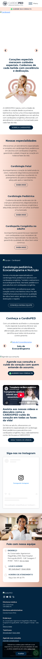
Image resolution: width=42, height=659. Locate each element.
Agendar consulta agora (11, 640)
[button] (5, 50)
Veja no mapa (7, 626)
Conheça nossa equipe (21, 305)
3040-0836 (25, 569)
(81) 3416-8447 (14, 569)
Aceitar (21, 654)
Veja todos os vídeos (21, 440)
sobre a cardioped (21, 127)
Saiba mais (21, 185)
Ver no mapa (24, 561)
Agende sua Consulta (22, 373)
